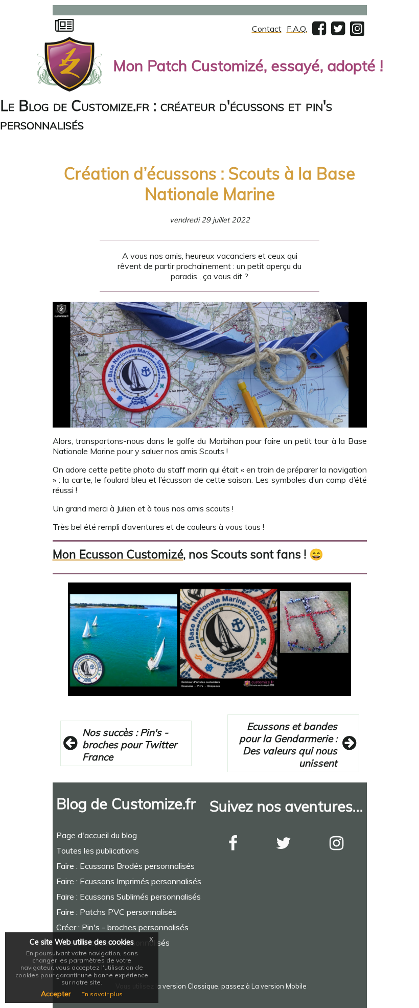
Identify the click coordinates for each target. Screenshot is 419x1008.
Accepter (56, 993)
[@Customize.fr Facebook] (319, 31)
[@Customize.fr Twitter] (338, 31)
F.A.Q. (297, 29)
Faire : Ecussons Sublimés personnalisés (128, 896)
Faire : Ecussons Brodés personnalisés (125, 866)
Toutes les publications (97, 850)
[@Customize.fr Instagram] (357, 32)
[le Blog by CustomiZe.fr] (64, 29)
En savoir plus (102, 994)
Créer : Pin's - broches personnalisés (122, 927)
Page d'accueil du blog (96, 835)
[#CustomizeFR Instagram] (336, 846)
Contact (267, 29)
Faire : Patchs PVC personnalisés (116, 912)
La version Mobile (279, 986)
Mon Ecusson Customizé (118, 554)
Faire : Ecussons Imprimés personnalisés (128, 881)
